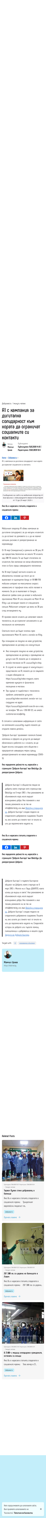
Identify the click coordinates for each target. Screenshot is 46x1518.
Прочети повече (10, 1217)
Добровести (6, 403)
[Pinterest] (24, 516)
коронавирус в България (27, 943)
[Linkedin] (15, 516)
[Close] (40, 1509)
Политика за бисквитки (23, 1512)
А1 (15, 943)
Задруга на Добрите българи (17, 934)
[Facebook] (6, 516)
